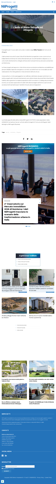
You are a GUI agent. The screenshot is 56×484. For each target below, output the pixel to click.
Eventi (12, 11)
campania (12, 132)
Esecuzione (20, 330)
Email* (3, 466)
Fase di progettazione (23, 261)
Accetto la (5, 468)
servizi (7, 132)
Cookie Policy (48, 477)
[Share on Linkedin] (31, 139)
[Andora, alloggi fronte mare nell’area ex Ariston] (14, 305)
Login (14, 2)
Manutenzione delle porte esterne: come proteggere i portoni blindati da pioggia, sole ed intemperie (13, 288)
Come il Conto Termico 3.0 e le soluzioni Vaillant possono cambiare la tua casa (41, 288)
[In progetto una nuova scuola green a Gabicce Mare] (14, 369)
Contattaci (18, 11)
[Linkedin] (54, 1)
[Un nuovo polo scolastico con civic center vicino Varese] (41, 369)
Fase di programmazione (24, 259)
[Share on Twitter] (27, 139)
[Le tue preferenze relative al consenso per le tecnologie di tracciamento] (2, 481)
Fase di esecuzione (22, 264)
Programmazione (21, 325)
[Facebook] (52, 1)
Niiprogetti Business (6, 2)
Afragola (4, 52)
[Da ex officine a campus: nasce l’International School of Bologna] (14, 391)
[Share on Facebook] (23, 139)
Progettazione (21, 327)
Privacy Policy (11, 468)
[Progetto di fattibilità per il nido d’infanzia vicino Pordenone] (41, 391)
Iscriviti (6, 471)
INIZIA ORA (28, 151)
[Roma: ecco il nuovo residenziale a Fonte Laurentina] (41, 305)
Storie (7, 11)
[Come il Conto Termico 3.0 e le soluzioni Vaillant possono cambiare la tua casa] (41, 277)
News (3, 11)
